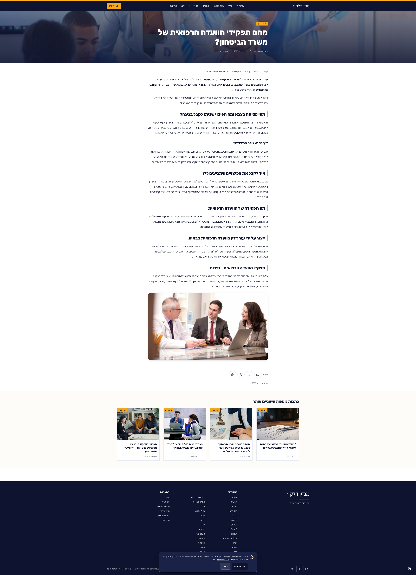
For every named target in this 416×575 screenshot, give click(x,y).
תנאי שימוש (164, 511)
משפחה (201, 538)
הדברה (234, 520)
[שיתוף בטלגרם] (241, 374)
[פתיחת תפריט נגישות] (409, 568)
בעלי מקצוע (219, 5)
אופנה (234, 497)
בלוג (203, 506)
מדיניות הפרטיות (223, 559)
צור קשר (173, 5)
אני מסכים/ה (239, 566)
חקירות (234, 524)
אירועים (234, 501)
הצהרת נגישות (163, 515)
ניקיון (235, 542)
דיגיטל (202, 515)
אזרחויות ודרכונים (197, 497)
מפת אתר (165, 520)
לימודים (201, 529)
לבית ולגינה (232, 529)
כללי (230, 5)
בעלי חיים (233, 511)
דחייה (225, 566)
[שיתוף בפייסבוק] (249, 374)
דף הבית (264, 71)
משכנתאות (200, 533)
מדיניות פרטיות (163, 506)
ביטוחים (234, 506)
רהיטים (202, 547)
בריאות (234, 515)
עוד (197, 5)
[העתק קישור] (232, 374)
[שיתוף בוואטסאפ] (257, 374)
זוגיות (202, 520)
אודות (183, 5)
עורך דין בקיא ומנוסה (211, 227)
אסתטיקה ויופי (199, 501)
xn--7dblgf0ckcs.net (126, 569)
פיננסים (206, 5)
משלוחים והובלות (230, 538)
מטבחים (234, 533)
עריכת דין (240, 5)
